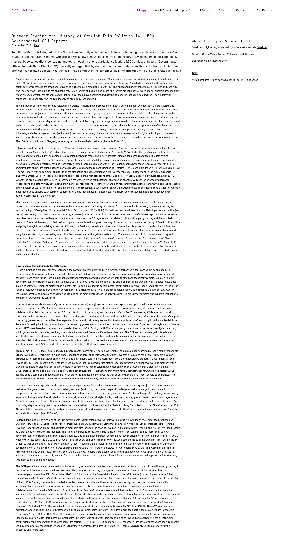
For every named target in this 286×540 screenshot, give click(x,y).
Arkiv (223, 10)
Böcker (205, 10)
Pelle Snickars (24, 10)
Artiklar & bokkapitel (172, 10)
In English (265, 10)
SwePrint (262, 47)
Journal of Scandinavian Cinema (33, 56)
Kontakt (242, 10)
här (256, 79)
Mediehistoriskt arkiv (215, 60)
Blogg (141, 10)
